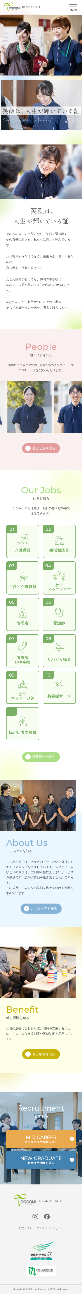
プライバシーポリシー (50, 1228)
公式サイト (25, 1228)
